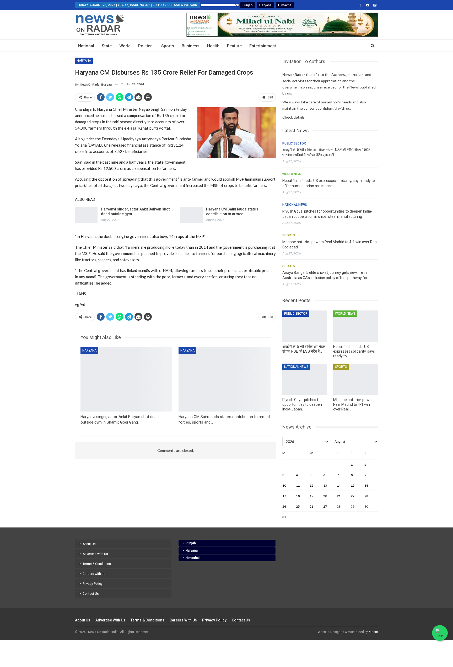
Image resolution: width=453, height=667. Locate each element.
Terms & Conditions (97, 564)
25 (298, 506)
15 (352, 485)
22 (352, 496)
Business (190, 45)
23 (366, 496)
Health (213, 45)
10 (284, 485)
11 (298, 485)
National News (294, 205)
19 (311, 496)
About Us (89, 544)
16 (366, 485)
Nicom (373, 632)
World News (292, 174)
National (86, 45)
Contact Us (91, 594)
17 (284, 496)
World (125, 45)
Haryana (265, 5)
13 (325, 485)
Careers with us (94, 574)
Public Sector (294, 143)
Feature (234, 45)
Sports (167, 45)
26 (311, 506)
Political (146, 45)
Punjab (247, 5)
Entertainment (262, 45)
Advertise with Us (95, 554)
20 (325, 496)
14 (339, 485)
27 (325, 506)
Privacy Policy (93, 584)
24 (284, 506)
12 (311, 485)
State (107, 45)
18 (298, 496)
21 (339, 496)
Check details (293, 117)
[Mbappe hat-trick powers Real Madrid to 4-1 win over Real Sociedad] (355, 379)
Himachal (285, 5)
